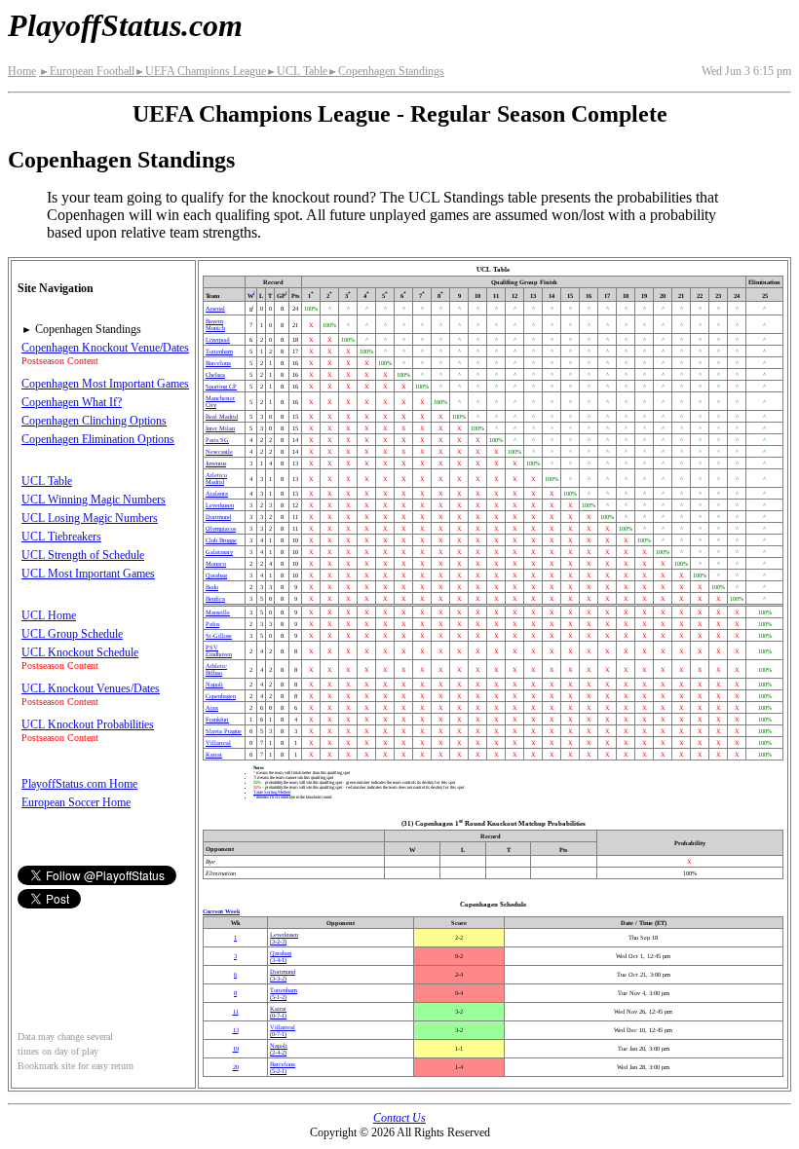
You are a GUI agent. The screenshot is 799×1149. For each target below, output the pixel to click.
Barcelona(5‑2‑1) (282, 1067)
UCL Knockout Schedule (79, 652)
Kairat (214, 754)
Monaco (216, 563)
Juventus (216, 463)
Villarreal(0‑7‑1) (282, 1030)
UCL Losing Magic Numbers (89, 518)
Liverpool (218, 339)
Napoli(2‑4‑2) (278, 1049)
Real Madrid (222, 416)
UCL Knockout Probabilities (87, 724)
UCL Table (296, 71)
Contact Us (399, 1118)
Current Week (221, 911)
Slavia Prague (224, 730)
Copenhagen (221, 695)
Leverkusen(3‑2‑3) (284, 938)
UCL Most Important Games (88, 573)
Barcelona (218, 362)
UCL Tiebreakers (61, 536)
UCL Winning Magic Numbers (93, 499)
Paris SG (217, 439)
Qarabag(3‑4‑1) (280, 956)
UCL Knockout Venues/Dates (90, 688)
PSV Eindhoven (219, 650)
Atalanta (217, 493)
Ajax (212, 707)
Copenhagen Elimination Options (97, 439)
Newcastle (219, 451)
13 (236, 1029)
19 (236, 1048)
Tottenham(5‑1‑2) (283, 993)
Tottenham (219, 351)
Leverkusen (220, 504)
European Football (86, 71)
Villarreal (218, 742)
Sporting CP (221, 386)
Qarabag (216, 575)
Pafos (212, 623)
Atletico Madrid (216, 478)
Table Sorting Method (271, 792)
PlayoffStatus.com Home (79, 784)
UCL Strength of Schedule (82, 555)
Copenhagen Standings (385, 71)
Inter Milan (220, 428)
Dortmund (218, 516)
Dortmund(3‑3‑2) (282, 975)
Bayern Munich (215, 324)
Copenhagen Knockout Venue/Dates (105, 347)
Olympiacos (221, 528)
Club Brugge (221, 540)
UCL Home (48, 615)
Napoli (214, 684)
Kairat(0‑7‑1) (278, 1012)
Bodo (212, 586)
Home (22, 71)
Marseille (218, 612)
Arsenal (215, 308)
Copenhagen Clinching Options (94, 420)
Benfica (215, 598)
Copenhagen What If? (71, 402)
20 (236, 1066)
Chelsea (215, 374)
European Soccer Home (76, 802)
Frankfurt (217, 719)
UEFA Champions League (200, 71)
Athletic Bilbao (216, 669)
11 (236, 1011)
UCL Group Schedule (72, 634)
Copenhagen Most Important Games (105, 383)
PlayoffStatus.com (125, 25)
